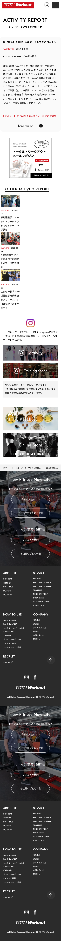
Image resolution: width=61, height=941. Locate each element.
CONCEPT (7, 579)
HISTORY (7, 583)
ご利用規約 (7, 635)
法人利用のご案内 (10, 624)
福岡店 (36, 631)
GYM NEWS (8, 586)
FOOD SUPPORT (40, 594)
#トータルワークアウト (33, 384)
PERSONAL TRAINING (42, 586)
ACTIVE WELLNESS (41, 601)
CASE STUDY (38, 605)
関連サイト (37, 639)
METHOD (37, 578)
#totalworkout (15, 388)
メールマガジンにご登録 (30, 512)
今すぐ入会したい (30, 499)
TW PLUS (7, 591)
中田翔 (22, 115)
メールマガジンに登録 (12, 647)
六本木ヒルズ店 (39, 627)
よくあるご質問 (31, 540)
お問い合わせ (38, 635)
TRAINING (37, 590)
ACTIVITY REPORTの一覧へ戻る (20, 56)
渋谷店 (36, 623)
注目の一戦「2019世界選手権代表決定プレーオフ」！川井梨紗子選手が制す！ (10, 299)
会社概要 (36, 620)
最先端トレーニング (38, 115)
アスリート (10, 115)
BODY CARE (38, 598)
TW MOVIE (7, 594)
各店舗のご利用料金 (30, 553)
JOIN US (6, 662)
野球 (54, 115)
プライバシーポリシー (12, 639)
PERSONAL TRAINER (42, 582)
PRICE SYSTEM (9, 620)
